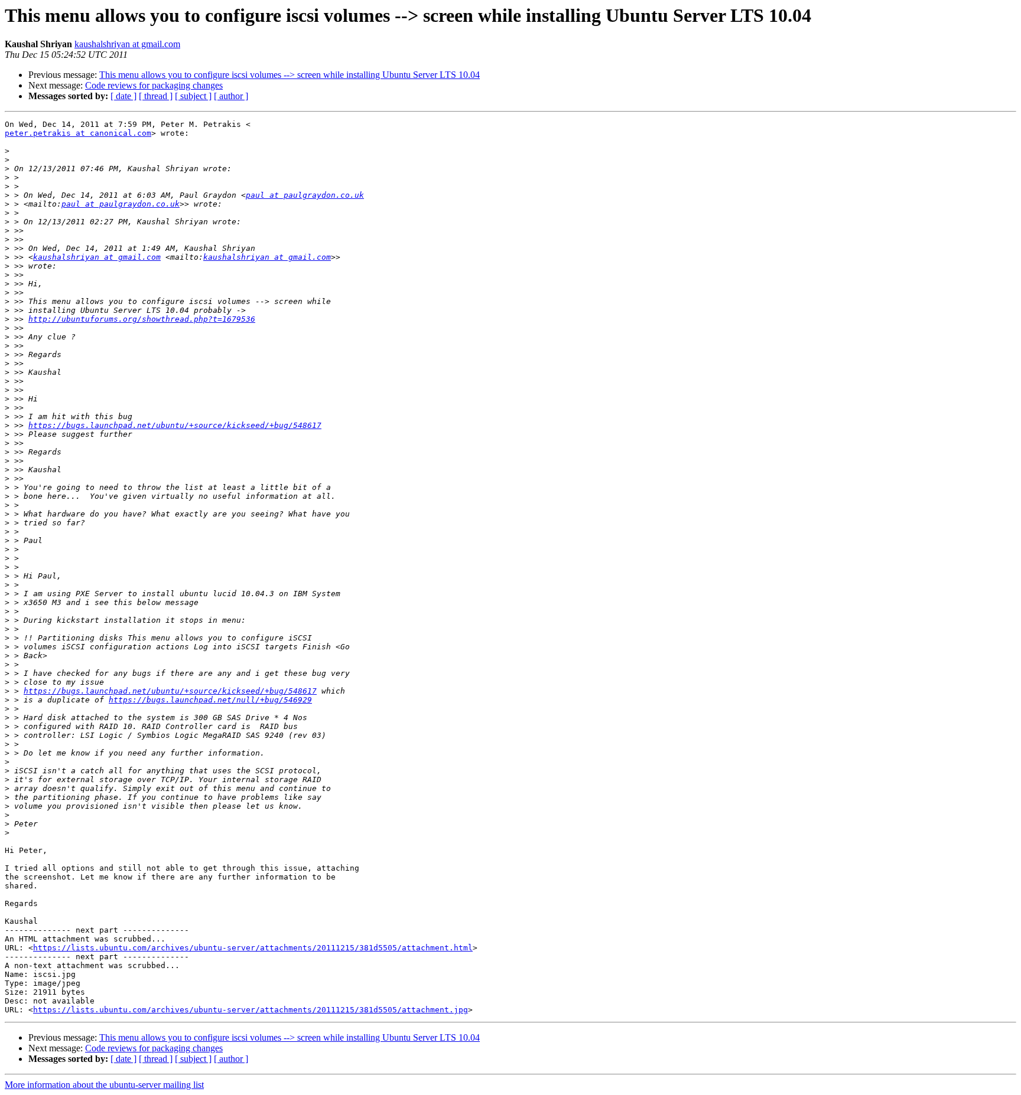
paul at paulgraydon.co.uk (305, 195)
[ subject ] (193, 96)
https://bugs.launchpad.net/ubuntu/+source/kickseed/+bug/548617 (174, 425)
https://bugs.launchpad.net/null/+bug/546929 (210, 699)
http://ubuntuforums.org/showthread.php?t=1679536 (141, 319)
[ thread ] (156, 96)
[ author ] (231, 96)
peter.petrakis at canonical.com (78, 133)
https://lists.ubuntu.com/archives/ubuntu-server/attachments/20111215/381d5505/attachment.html (253, 947)
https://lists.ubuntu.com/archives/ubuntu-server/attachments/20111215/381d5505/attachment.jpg (250, 1009)
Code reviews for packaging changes (154, 85)
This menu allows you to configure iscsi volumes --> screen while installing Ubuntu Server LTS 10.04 (289, 75)
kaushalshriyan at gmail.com (127, 44)
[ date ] (123, 96)
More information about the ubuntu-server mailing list (104, 1085)
